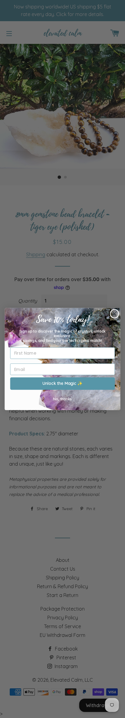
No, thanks (62, 398)
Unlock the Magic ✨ (62, 383)
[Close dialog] (114, 314)
